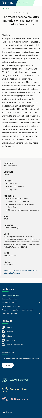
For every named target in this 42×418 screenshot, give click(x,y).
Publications (7, 8)
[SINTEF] (8, 3)
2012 (6, 219)
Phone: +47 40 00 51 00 (10, 295)
